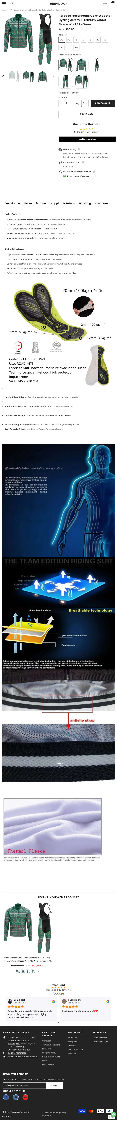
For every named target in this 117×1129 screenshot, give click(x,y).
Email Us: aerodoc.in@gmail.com (22, 1056)
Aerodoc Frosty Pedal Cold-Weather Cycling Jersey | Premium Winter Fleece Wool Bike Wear (27, 960)
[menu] (4, 3)
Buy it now (86, 114)
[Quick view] (50, 912)
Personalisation (35, 203)
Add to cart (102, 103)
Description (12, 203)
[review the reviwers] (53, 1001)
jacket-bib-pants (18, 971)
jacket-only (23, 971)
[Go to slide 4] (58, 1022)
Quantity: (62, 97)
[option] (28, 40)
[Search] (12, 3)
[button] (3, 77)
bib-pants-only (28, 971)
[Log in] (105, 3)
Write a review (87, 139)
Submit (54, 1085)
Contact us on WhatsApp (78, 176)
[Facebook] (6, 1097)
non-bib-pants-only (33, 971)
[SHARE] (78, 103)
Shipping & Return (62, 203)
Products (15, 10)
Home (5, 10)
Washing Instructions (93, 203)
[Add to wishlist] (84, 103)
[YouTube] (25, 1097)
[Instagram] (16, 1097)
